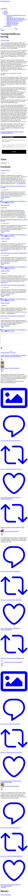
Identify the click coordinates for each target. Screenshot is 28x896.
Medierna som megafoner (13, 23)
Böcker (5, 14)
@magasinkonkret (18, 662)
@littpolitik (16, 368)
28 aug (2, 369)
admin (7, 40)
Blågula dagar (8, 131)
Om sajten (6, 12)
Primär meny (4, 8)
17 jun (2, 787)
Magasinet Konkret (9, 662)
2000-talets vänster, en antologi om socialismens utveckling (15, 21)
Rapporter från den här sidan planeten (15, 18)
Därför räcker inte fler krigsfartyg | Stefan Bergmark (13, 316)
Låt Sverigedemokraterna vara (12, 132)
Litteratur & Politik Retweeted (17, 527)
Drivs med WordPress (6, 894)
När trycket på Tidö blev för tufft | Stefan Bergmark (13, 285)
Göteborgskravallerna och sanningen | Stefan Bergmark (14, 253)
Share (2, 198)
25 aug (2, 532)
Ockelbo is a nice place (12, 24)
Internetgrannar (7, 26)
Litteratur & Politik (5, 170)
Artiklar (5, 11)
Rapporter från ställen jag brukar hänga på (16, 19)
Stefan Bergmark (9, 5)
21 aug (2, 663)
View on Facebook (5, 197)
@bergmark (15, 531)
